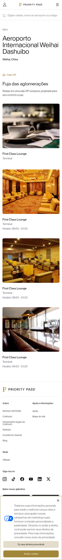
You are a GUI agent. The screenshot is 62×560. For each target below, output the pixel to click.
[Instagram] (5, 479)
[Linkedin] (40, 479)
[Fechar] (58, 500)
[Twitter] (48, 479)
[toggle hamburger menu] (57, 5)
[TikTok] (13, 479)
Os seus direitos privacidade (31, 544)
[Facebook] (22, 479)
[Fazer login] (5, 5)
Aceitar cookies (31, 554)
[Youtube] (31, 479)
